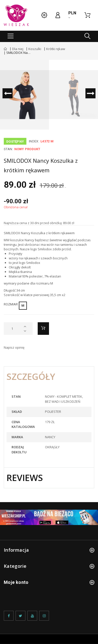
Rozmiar (11, 304)
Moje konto (16, 582)
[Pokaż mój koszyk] (87, 15)
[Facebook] (9, 616)
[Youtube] (32, 616)
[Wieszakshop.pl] (16, 15)
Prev (8, 93)
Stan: (8, 149)
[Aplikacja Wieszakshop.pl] (49, 517)
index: (34, 141)
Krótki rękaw (55, 49)
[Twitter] (20, 616)
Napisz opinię (14, 347)
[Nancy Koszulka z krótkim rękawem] (24, 95)
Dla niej (17, 49)
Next (90, 93)
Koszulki (34, 49)
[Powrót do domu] (5, 49)
